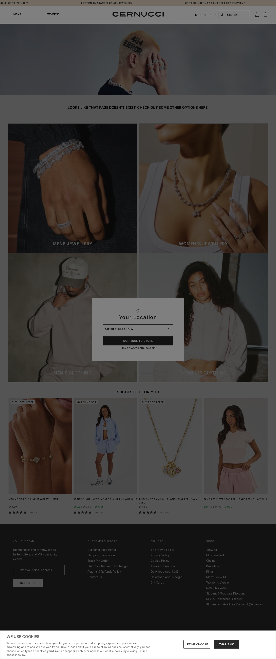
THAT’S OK (226, 644)
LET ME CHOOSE (197, 644)
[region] (138, 644)
